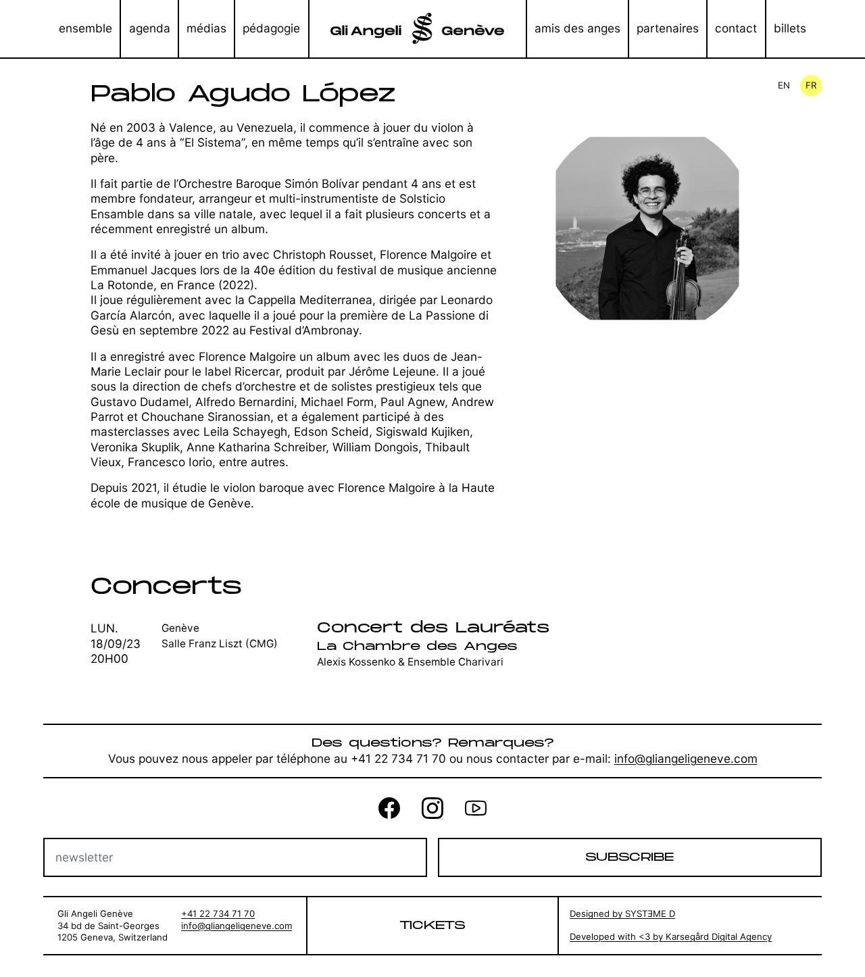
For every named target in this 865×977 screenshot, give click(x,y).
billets (790, 28)
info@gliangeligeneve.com (686, 758)
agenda (149, 28)
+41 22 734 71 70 (218, 913)
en (784, 85)
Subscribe (629, 857)
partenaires (668, 28)
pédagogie (271, 28)
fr (811, 85)
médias (206, 28)
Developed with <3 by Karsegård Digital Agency (671, 936)
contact (736, 28)
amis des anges (577, 28)
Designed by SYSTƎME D (622, 913)
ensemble (85, 28)
